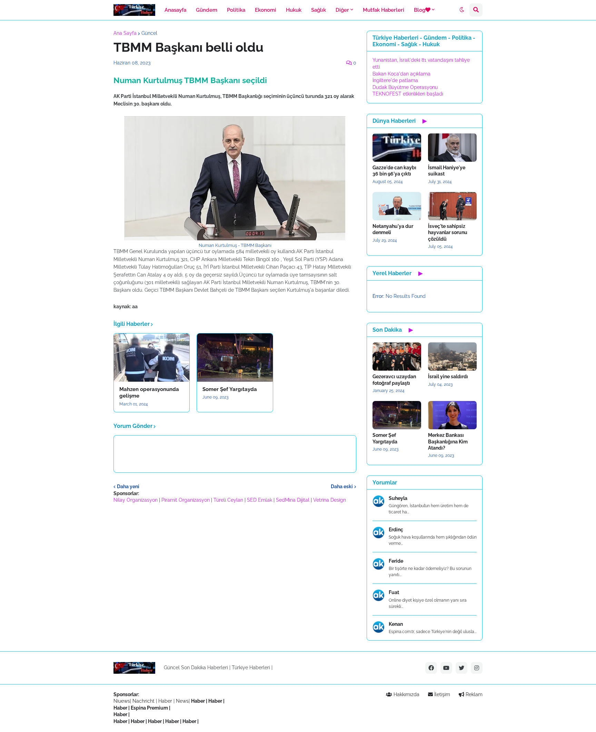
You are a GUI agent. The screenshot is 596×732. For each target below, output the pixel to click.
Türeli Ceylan (228, 500)
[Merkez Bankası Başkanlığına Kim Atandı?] (452, 415)
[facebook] (431, 668)
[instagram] (477, 668)
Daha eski (342, 486)
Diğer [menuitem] (342, 10)
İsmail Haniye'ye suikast (446, 171)
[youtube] (446, 668)
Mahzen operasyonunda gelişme (149, 392)
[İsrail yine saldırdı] (452, 356)
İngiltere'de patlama (395, 80)
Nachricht (144, 701)
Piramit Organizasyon (185, 500)
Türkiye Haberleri (251, 667)
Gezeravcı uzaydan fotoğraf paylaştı (394, 379)
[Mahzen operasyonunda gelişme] (151, 357)
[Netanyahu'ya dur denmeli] (396, 206)
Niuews (121, 701)
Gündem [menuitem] (206, 10)
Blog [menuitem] (419, 10)
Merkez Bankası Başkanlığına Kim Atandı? (448, 441)
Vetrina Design (329, 500)
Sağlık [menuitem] (318, 10)
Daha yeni (128, 486)
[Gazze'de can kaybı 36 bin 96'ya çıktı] (396, 147)
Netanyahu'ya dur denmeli (392, 229)
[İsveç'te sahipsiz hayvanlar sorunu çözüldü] (452, 206)
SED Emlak (259, 500)
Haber (165, 701)
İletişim (441, 694)
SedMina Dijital (292, 500)
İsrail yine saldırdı (448, 376)
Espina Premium (149, 708)
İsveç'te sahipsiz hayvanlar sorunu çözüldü (447, 232)
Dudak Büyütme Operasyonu (405, 87)
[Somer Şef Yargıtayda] (234, 357)
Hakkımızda (405, 694)
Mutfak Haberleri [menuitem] (383, 10)
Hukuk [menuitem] (293, 10)
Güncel (149, 33)
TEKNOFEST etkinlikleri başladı (407, 94)
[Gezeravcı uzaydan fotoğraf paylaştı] (396, 356)
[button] (461, 10)
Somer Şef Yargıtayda (229, 389)
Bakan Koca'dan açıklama (401, 74)
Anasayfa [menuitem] (175, 10)
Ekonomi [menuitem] (265, 10)
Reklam (473, 694)
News (182, 701)
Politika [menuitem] (236, 10)
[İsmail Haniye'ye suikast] (452, 147)
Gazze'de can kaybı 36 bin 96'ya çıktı (394, 171)
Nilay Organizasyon (135, 500)
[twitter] (461, 668)
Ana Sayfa (125, 33)
